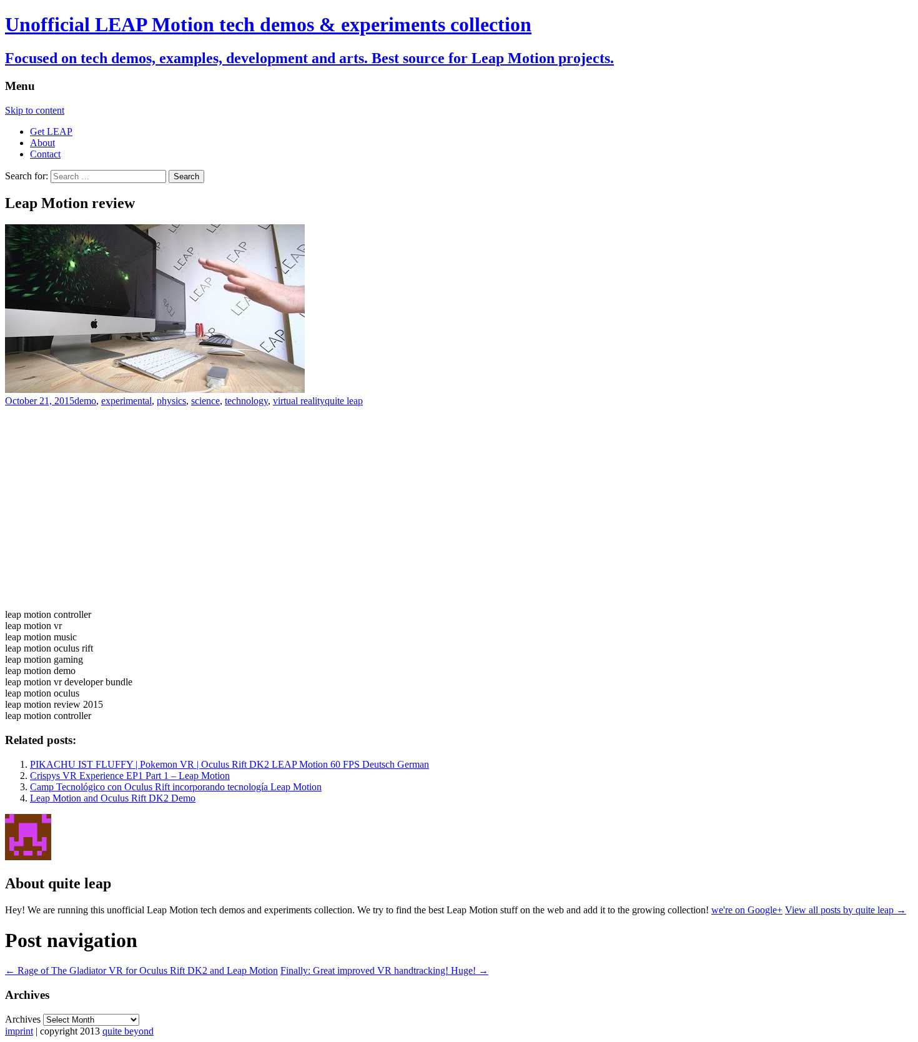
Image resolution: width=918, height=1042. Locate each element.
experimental (126, 400)
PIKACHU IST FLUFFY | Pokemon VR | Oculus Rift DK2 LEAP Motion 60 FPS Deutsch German (229, 764)
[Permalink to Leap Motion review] (155, 389)
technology (246, 400)
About (42, 142)
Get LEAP (51, 131)
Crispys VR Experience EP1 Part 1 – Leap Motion (130, 775)
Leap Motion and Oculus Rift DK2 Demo (112, 798)
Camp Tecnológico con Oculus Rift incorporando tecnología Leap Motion (176, 787)
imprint (19, 1031)
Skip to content (34, 110)
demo (85, 400)
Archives (23, 1019)
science (205, 400)
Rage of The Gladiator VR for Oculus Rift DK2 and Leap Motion (141, 970)
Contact (45, 154)
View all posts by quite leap (845, 910)
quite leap (344, 400)
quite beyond (128, 1031)
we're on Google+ (746, 910)
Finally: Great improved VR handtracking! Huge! (384, 970)
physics (171, 400)
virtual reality (299, 400)
